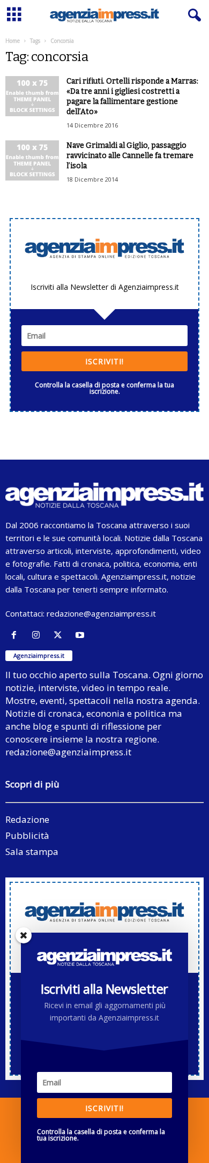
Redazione (27, 819)
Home (12, 40)
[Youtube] (81, 635)
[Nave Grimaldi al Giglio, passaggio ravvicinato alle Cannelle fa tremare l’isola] (32, 160)
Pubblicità (27, 835)
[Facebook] (16, 635)
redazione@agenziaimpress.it (101, 613)
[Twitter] (60, 635)
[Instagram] (38, 635)
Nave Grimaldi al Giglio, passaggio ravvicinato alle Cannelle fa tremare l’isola (129, 155)
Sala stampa (31, 851)
